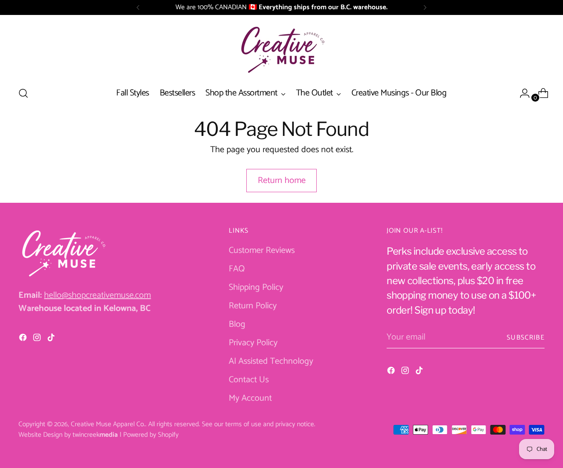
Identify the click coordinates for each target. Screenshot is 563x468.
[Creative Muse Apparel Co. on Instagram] (38, 339)
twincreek (95, 434)
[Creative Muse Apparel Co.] (281, 49)
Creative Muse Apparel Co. (108, 424)
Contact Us (249, 380)
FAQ (237, 269)
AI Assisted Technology (271, 361)
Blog (237, 324)
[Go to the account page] (521, 93)
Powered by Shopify (151, 434)
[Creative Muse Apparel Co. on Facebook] (23, 339)
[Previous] (138, 7)
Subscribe (526, 337)
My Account (250, 398)
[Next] (425, 7)
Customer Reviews (262, 250)
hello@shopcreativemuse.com (97, 295)
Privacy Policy (253, 343)
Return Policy (253, 306)
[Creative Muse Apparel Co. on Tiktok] (52, 339)
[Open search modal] (23, 93)
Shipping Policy (256, 287)
